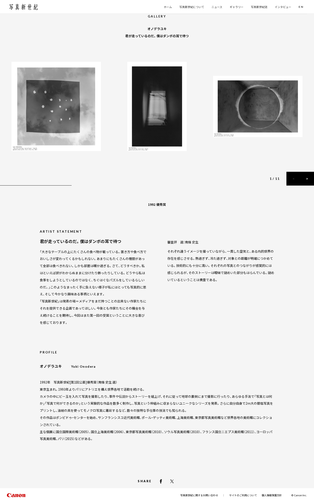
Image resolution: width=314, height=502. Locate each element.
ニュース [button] (216, 7)
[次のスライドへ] (307, 179)
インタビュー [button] (283, 7)
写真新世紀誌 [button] (259, 7)
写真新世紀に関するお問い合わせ (199, 495)
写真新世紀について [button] (191, 7)
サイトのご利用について (243, 495)
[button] (301, 7)
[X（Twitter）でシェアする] (172, 481)
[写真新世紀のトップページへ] (23, 7)
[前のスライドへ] (293, 179)
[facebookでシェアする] (161, 481)
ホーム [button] (168, 7)
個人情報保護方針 (272, 495)
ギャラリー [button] (236, 7)
